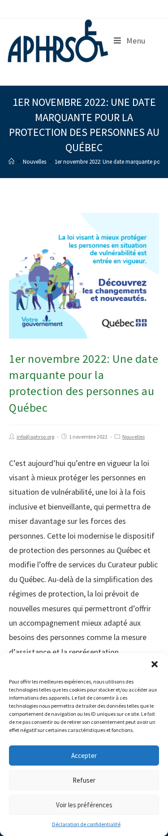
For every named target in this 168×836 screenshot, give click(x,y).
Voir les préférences (84, 805)
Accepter (84, 755)
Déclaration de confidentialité (86, 824)
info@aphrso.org (35, 436)
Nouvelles (133, 436)
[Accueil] (11, 161)
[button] (154, 664)
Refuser (84, 780)
